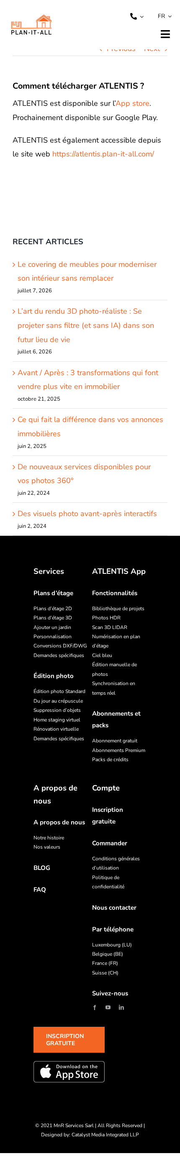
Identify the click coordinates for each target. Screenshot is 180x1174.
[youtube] (108, 1007)
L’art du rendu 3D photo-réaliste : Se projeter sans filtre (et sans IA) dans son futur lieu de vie (86, 325)
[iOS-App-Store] (69, 1071)
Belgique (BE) (107, 954)
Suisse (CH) (105, 972)
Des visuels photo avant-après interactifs (87, 514)
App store (132, 103)
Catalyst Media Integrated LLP (105, 1134)
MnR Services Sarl (74, 1125)
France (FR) (105, 963)
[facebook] (94, 1007)
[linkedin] (121, 1007)
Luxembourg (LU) (112, 944)
